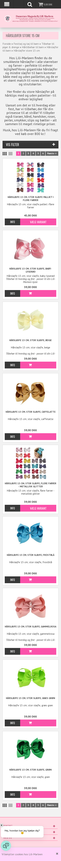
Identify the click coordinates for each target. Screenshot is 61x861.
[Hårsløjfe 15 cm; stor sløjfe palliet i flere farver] (30, 177)
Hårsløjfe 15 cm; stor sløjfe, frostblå (30, 554)
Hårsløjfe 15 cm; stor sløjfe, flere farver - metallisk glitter (30, 485)
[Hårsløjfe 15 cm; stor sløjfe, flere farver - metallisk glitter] (30, 463)
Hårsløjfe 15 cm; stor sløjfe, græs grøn (30, 698)
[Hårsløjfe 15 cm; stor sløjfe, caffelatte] (30, 391)
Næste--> (52, 153)
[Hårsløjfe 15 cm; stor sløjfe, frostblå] (30, 534)
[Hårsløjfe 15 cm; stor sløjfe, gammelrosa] (30, 606)
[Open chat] (6, 846)
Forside (7, 43)
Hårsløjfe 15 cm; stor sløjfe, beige (30, 340)
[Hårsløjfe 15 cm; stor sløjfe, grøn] (30, 749)
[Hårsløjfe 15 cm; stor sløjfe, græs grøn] (30, 677)
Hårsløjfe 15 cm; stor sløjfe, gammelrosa (30, 626)
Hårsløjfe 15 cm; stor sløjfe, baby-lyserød (30, 270)
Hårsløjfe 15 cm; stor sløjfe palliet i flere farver (31, 199)
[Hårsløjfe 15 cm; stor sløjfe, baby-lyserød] (30, 248)
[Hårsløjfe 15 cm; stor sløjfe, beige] (30, 319)
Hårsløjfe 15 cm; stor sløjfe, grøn (30, 769)
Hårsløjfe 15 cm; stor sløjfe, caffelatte (31, 411)
